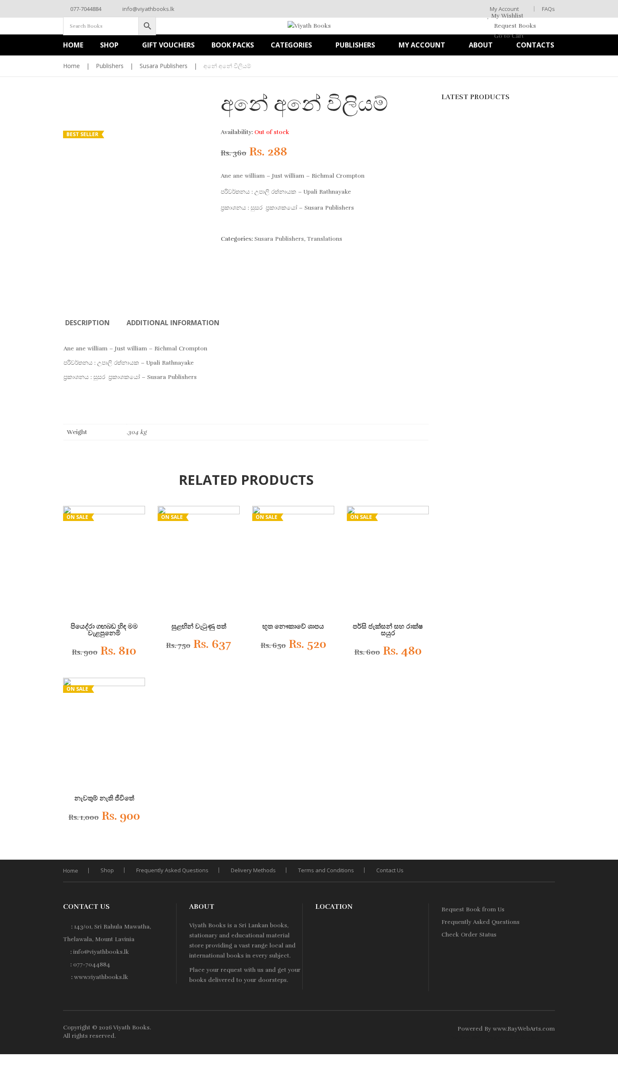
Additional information (173, 322)
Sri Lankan (253, 925)
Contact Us (390, 870)
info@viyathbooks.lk (147, 9)
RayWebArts (524, 1028)
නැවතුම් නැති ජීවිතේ (104, 798)
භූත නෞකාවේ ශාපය (293, 626)
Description (87, 322)
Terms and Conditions (326, 870)
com (548, 1028)
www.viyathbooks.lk (101, 977)
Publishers (110, 66)
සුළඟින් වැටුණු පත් (199, 626)
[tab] (87, 322)
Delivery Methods (253, 870)
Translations (324, 238)
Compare (117, 653)
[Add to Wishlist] (130, 653)
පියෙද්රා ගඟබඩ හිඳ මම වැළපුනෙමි (104, 629)
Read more (97, 654)
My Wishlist (506, 15)
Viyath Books (131, 1027)
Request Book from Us (472, 909)
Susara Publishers (164, 66)
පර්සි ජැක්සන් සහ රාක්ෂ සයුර (388, 629)
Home (71, 66)
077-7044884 (85, 9)
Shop (107, 870)
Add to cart (191, 647)
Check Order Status (469, 934)
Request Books (514, 25)
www (499, 1028)
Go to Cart (508, 35)
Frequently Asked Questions (172, 870)
